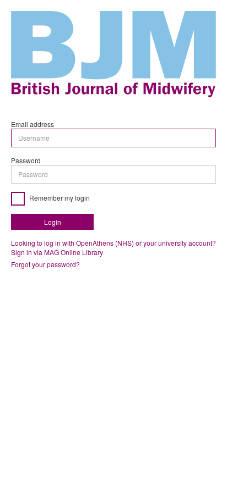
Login (52, 221)
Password (26, 160)
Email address (32, 124)
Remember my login (59, 197)
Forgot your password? (45, 264)
